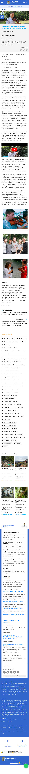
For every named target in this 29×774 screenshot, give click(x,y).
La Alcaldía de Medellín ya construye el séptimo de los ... (21, 470)
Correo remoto (5, 700)
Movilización (20, 407)
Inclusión (16, 389)
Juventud (6, 395)
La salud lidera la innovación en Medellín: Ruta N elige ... (7, 500)
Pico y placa (7, 428)
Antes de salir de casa (15, 709)
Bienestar (6, 344)
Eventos (18, 377)
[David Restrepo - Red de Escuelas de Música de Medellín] (15, 218)
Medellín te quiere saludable (11, 401)
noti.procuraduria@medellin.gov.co (13, 601)
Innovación (6, 392)
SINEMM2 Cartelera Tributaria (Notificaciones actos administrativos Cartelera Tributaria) (13, 688)
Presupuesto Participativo (10, 431)
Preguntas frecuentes (15, 700)
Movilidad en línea (8, 407)
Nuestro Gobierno (8, 413)
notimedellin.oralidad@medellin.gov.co (14, 614)
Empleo (6, 374)
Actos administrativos (9, 338)
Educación (15, 367)
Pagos (21, 416)
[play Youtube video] (14, 150)
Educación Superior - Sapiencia (11, 370)
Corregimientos (8, 361)
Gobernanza (7, 383)
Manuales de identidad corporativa (10, 703)
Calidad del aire (8, 350)
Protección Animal (8, 434)
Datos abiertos (12, 715)
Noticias (4, 9)
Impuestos (6, 389)
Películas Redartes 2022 (10, 425)
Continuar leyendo (6, 480)
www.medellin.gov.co (9, 635)
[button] (23, 2)
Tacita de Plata (7, 443)
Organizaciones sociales (10, 416)
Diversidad (21, 364)
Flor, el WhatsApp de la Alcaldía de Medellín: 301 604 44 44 (12, 637)
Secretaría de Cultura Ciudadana (8, 36)
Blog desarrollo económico (10, 347)
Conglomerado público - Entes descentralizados (7, 477)
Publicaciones (14, 694)
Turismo (6, 446)
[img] (2, 2)
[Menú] (2, 2)
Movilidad (19, 404)
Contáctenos (6, 578)
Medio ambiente (8, 404)
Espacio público (8, 377)
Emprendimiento (16, 374)
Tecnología (18, 443)
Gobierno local (18, 383)
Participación (7, 419)
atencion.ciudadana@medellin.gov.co (13, 591)
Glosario (22, 701)
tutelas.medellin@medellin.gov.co (12, 608)
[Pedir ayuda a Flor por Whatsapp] (26, 766)
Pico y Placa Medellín (6, 711)
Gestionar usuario (14, 701)
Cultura (4, 33)
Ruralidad (15, 437)
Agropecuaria (7, 341)
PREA (15, 428)
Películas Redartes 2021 (10, 422)
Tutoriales (24, 709)
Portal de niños (11, 712)
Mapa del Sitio (17, 704)
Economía (6, 367)
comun (6, 353)
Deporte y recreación (9, 364)
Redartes (6, 437)
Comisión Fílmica (20, 350)
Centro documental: (6, 683)
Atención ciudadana (19, 341)
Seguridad (6, 440)
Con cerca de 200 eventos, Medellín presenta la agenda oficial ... (20, 500)
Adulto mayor (22, 338)
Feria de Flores (7, 380)
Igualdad (20, 386)
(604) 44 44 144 (22, 746)
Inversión (16, 392)
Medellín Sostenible (9, 398)
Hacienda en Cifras (8, 386)
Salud (23, 437)
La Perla (15, 395)
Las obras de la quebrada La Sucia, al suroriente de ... (7, 470)
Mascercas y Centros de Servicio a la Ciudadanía (13, 645)
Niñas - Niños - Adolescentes (11, 410)
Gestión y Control (20, 380)
